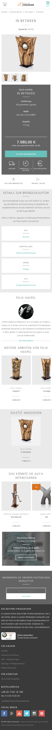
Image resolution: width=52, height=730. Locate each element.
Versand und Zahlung (10, 655)
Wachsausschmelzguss (26, 253)
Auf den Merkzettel (13, 183)
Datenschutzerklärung (28, 722)
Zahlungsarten (40, 168)
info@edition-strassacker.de (15, 701)
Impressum (23, 725)
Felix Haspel (29, 12)
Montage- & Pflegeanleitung (13, 663)
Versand (11, 168)
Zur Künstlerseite (26, 341)
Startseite (4, 12)
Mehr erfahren (26, 557)
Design (26, 269)
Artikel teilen (38, 183)
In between (40, 12)
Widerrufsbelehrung (7, 725)
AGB (17, 725)
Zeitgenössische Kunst (26, 285)
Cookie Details (42, 722)
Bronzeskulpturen (16, 12)
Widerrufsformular (8, 668)
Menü (48, 6)
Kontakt (4, 651)
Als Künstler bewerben (10, 679)
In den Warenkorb (26, 154)
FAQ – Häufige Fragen (10, 659)
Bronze (26, 237)
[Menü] (14, 633)
